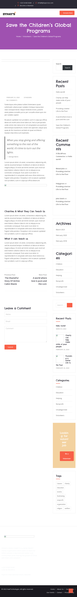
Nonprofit (59, 281)
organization (61, 504)
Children (59, 264)
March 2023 (60, 230)
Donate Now (67, 13)
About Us (60, 589)
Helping (59, 275)
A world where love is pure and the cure (39, 281)
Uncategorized (61, 287)
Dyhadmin (28, 97)
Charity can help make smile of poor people (63, 100)
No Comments (11, 100)
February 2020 (61, 235)
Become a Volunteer (27, 5)
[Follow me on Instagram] (10, 3)
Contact (59, 592)
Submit (10, 347)
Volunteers (60, 292)
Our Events (50, 592)
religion (59, 508)
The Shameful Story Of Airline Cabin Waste (12, 281)
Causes (59, 483)
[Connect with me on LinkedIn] (16, 3)
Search (58, 64)
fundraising (61, 496)
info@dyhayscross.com (45, 3)
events (59, 492)
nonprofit (60, 500)
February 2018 (61, 241)
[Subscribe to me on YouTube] (13, 3)
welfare (67, 508)
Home (52, 589)
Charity (67, 483)
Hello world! (60, 92)
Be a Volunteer (67, 456)
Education (59, 270)
